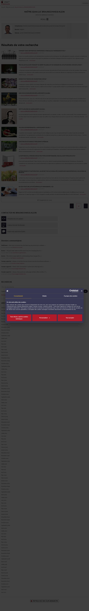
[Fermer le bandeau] (81, 291)
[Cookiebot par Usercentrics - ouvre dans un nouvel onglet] (70, 291)
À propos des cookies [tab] (70, 296)
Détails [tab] (44, 296)
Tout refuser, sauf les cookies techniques (19, 317)
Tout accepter (70, 317)
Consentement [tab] (18, 296)
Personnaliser (43, 317)
